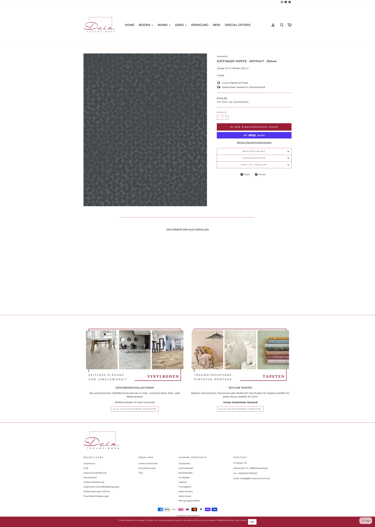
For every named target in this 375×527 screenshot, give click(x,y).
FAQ (140, 473)
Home (129, 25)
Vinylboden (184, 463)
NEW (216, 25)
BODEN (145, 25)
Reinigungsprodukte (189, 500)
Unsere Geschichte (148, 463)
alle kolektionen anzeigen (240, 409)
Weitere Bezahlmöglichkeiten (254, 142)
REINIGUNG (199, 25)
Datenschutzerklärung (94, 473)
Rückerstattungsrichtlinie (96, 491)
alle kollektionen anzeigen (134, 409)
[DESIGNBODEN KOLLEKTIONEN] (134, 355)
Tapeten (183, 482)
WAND (162, 25)
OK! (252, 522)
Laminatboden (186, 468)
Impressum (89, 463)
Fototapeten (185, 487)
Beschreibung (254, 151)
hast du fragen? (254, 165)
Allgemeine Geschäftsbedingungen (101, 487)
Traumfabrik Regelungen (96, 496)
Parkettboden (186, 473)
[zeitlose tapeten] (240, 355)
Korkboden (184, 477)
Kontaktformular (147, 468)
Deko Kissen (185, 496)
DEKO (180, 25)
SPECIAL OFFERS (237, 25)
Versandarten (254, 158)
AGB (85, 468)
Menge (222, 112)
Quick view (108, 285)
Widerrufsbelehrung (93, 482)
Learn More (241, 520)
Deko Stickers (186, 491)
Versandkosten (241, 102)
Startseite (222, 56)
